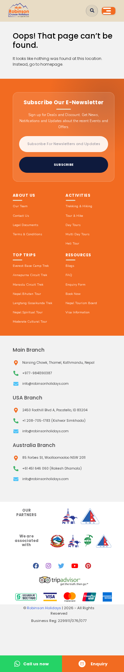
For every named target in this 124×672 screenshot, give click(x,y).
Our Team (20, 206)
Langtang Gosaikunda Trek (32, 303)
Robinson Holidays (44, 607)
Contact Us (21, 216)
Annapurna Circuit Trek (30, 275)
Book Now (73, 294)
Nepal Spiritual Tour (28, 312)
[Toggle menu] (108, 11)
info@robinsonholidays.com (45, 384)
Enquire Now (93, 663)
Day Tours (72, 225)
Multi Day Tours (77, 234)
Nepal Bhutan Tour (27, 294)
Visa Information (77, 312)
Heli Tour (72, 243)
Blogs (69, 266)
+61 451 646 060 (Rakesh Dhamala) (52, 468)
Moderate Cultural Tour (30, 321)
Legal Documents (25, 225)
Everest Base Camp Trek (31, 266)
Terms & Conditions (27, 234)
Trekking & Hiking (78, 206)
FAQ (68, 275)
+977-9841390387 (37, 373)
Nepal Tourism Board (81, 303)
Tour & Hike (74, 216)
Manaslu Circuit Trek (28, 284)
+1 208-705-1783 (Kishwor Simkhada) (54, 421)
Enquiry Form (75, 284)
